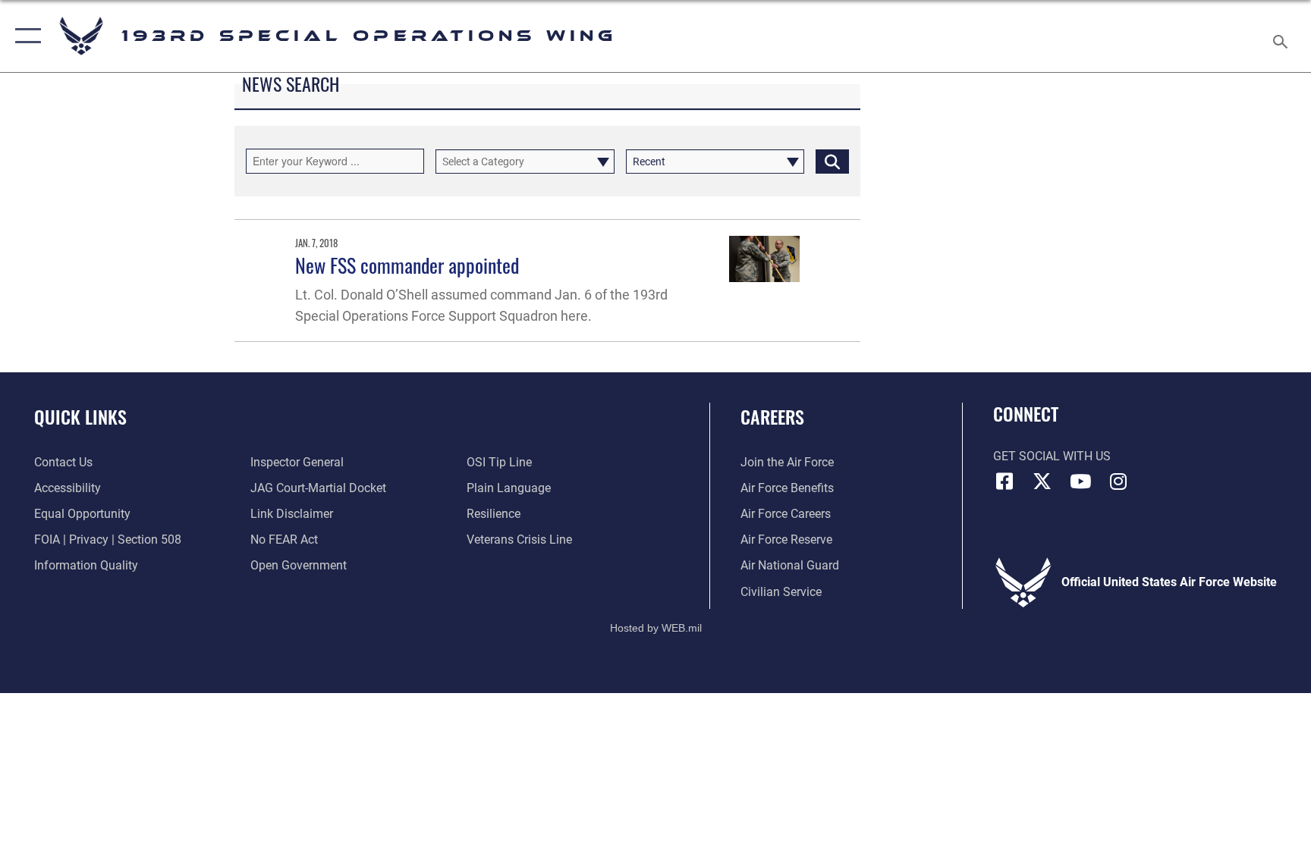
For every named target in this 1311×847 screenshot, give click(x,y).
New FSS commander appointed (407, 265)
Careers (772, 416)
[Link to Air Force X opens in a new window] (1042, 481)
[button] (24, 36)
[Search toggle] (1282, 36)
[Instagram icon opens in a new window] (1118, 481)
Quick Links (80, 416)
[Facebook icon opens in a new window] (1004, 481)
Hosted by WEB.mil (656, 628)
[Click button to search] (832, 161)
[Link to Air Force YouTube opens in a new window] (1080, 481)
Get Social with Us (1052, 456)
